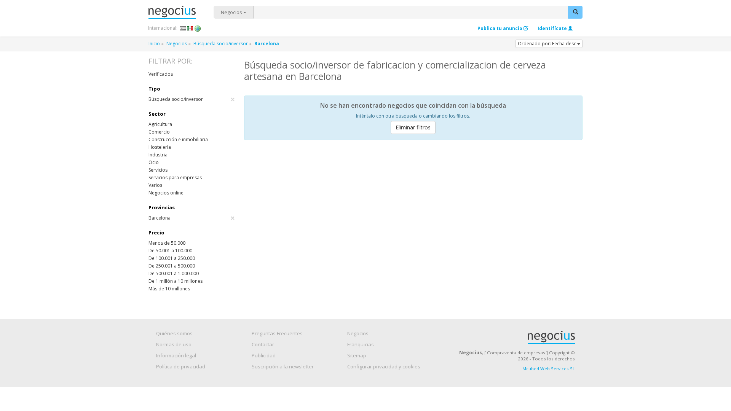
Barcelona (191, 218)
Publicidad (264, 355)
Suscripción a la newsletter (283, 366)
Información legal (176, 355)
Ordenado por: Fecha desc (547, 43)
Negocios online (166, 193)
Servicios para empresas (175, 177)
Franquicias (360, 344)
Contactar (263, 344)
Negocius (181, 12)
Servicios (158, 170)
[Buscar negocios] (575, 12)
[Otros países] (198, 28)
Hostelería (159, 147)
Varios (155, 185)
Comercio (159, 132)
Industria (158, 154)
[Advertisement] (413, 203)
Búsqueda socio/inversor (220, 43)
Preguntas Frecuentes (277, 333)
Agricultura (160, 124)
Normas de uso (174, 344)
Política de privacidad (180, 366)
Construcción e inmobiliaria (178, 139)
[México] (190, 28)
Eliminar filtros (413, 127)
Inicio (154, 43)
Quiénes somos (174, 333)
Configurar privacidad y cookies (383, 366)
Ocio (153, 162)
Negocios (232, 12)
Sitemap (356, 355)
